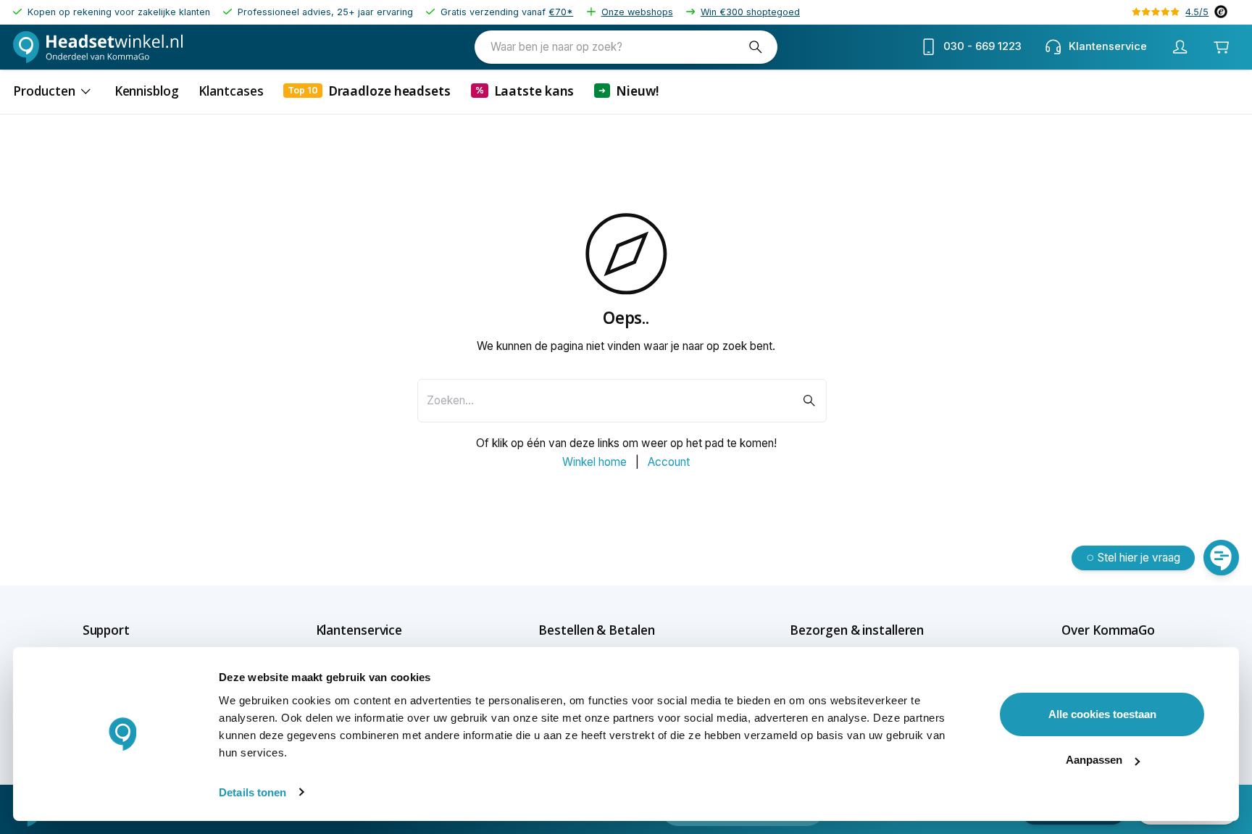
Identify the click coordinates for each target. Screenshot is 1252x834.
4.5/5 (1197, 12)
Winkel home (594, 462)
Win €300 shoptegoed (750, 12)
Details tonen (252, 792)
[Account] (1180, 47)
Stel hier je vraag (1139, 557)
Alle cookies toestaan (1102, 714)
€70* (560, 12)
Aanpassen (1094, 760)
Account (669, 462)
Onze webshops (637, 12)
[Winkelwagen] (1222, 46)
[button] (131, 630)
